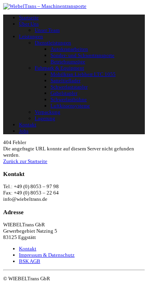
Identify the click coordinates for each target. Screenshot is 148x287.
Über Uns (29, 24)
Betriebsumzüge (68, 62)
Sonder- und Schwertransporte (82, 55)
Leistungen (31, 36)
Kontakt (27, 125)
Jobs (23, 131)
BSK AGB (29, 261)
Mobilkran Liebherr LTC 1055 (83, 74)
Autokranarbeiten (69, 49)
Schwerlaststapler (69, 87)
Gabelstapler (64, 93)
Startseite (29, 17)
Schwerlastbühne (69, 99)
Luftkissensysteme (70, 106)
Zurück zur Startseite (25, 161)
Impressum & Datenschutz (47, 255)
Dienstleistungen (53, 43)
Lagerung (45, 118)
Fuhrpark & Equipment (59, 68)
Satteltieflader (66, 80)
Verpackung (47, 112)
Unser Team (47, 30)
